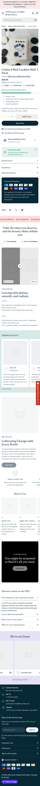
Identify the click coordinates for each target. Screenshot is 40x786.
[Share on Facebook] (10, 209)
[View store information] (35, 140)
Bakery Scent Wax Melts (16, 26)
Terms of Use (26, 735)
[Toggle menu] (3, 13)
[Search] (35, 20)
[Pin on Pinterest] (22, 209)
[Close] (36, 149)
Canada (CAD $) (10, 760)
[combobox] (20, 20)
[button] (38, 393)
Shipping (4, 82)
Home (4, 26)
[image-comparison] (20, 266)
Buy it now (20, 123)
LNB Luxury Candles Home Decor (15, 13)
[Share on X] (16, 209)
